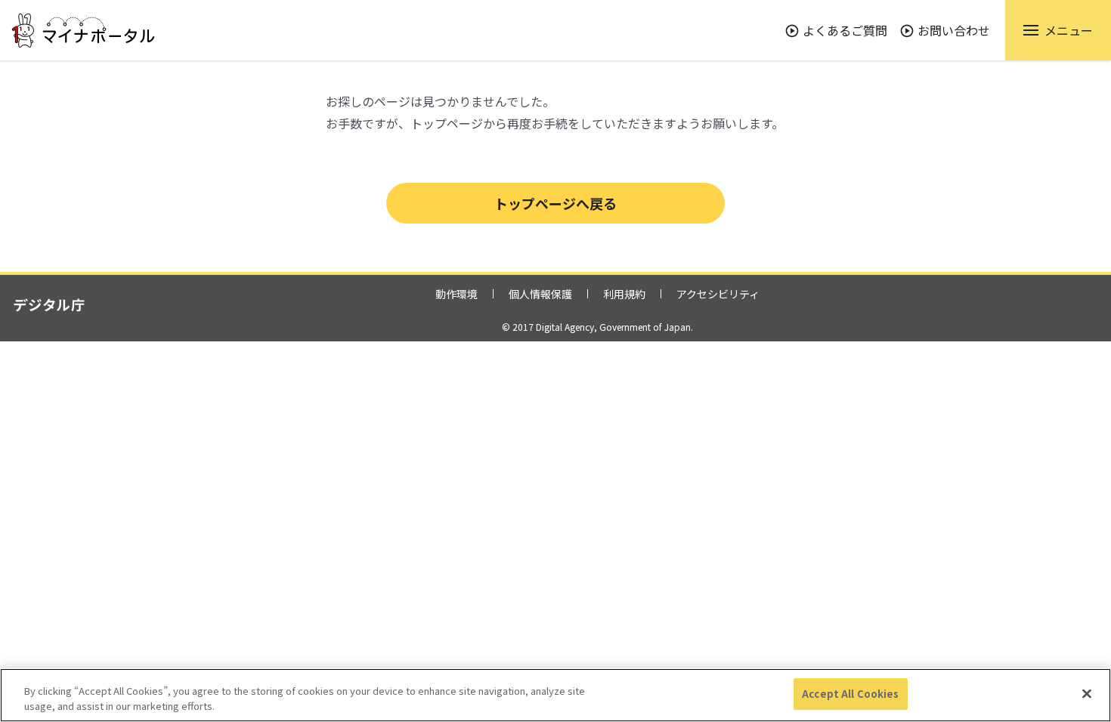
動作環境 (456, 293)
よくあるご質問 (845, 30)
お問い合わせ (954, 30)
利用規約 (624, 293)
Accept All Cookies (850, 694)
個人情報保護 (540, 293)
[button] (1058, 30)
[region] (555, 695)
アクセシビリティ (718, 293)
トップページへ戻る (555, 203)
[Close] (1086, 693)
